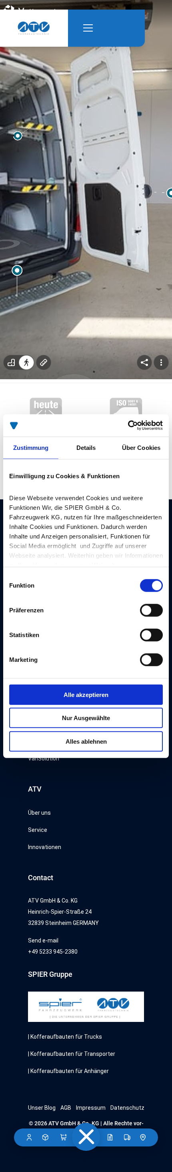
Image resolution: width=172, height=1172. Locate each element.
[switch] (151, 610)
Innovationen (44, 847)
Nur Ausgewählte (86, 718)
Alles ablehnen (86, 741)
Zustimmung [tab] (31, 447)
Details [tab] (86, 447)
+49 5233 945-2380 (53, 951)
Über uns (39, 813)
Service (37, 830)
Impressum (91, 1108)
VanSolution (43, 758)
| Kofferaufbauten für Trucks (65, 1036)
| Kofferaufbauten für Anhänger (68, 1071)
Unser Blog (42, 1108)
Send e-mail (43, 940)
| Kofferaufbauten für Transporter (71, 1054)
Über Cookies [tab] (141, 447)
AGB (65, 1108)
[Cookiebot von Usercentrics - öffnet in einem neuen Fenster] (128, 425)
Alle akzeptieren (86, 694)
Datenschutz (127, 1108)
